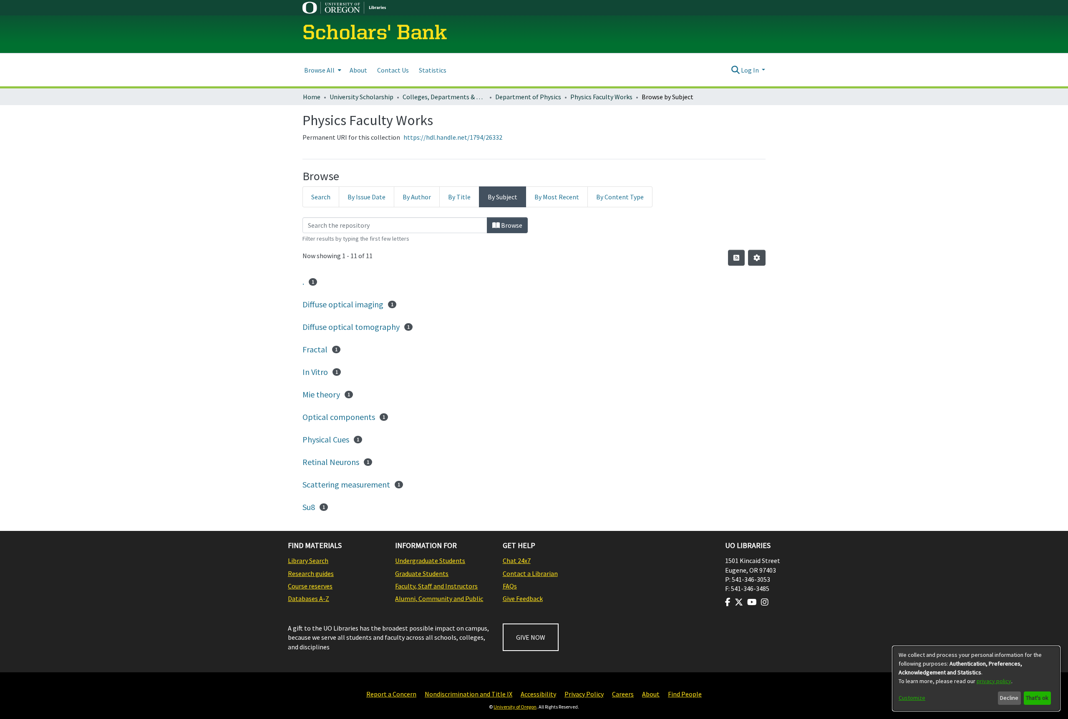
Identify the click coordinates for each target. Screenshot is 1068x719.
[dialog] (976, 678)
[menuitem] (321, 70)
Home (311, 97)
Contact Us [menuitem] (393, 70)
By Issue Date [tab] (366, 197)
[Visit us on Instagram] (764, 602)
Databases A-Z (308, 598)
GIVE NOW (530, 637)
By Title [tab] (459, 197)
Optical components (338, 417)
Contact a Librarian (530, 573)
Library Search (308, 560)
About (651, 694)
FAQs (510, 586)
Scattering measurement (346, 484)
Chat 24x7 (517, 560)
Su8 (308, 507)
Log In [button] (750, 70)
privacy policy (994, 681)
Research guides (311, 573)
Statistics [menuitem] (432, 70)
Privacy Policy (584, 694)
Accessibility (538, 694)
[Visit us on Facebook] (727, 602)
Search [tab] (320, 197)
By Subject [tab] (502, 197)
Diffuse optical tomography (351, 327)
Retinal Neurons (330, 462)
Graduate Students (421, 573)
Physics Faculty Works (601, 97)
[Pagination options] (757, 258)
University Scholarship (361, 97)
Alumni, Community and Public (439, 598)
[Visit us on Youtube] (752, 602)
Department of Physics (528, 97)
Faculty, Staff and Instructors (436, 586)
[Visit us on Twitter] (739, 602)
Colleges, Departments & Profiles (444, 97)
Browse (511, 225)
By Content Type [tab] (620, 197)
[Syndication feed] (736, 258)
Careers (623, 694)
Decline (1009, 697)
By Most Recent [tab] (556, 197)
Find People (685, 694)
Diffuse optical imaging (342, 304)
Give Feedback (523, 598)
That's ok (1037, 697)
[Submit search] (735, 70)
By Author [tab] (417, 197)
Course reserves (310, 586)
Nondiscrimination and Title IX (468, 694)
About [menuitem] (358, 70)
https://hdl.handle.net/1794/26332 (452, 137)
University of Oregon (515, 707)
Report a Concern (391, 694)
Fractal (314, 349)
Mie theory (321, 394)
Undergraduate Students (430, 560)
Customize (912, 697)
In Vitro (315, 372)
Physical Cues (325, 439)
